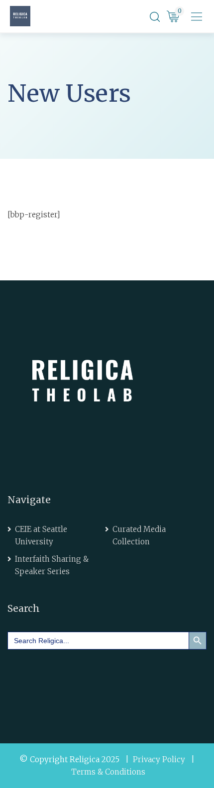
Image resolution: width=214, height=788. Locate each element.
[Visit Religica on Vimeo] (78, 682)
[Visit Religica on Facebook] (22, 682)
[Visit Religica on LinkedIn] (50, 682)
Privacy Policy (159, 759)
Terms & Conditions (108, 772)
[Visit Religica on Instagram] (106, 682)
